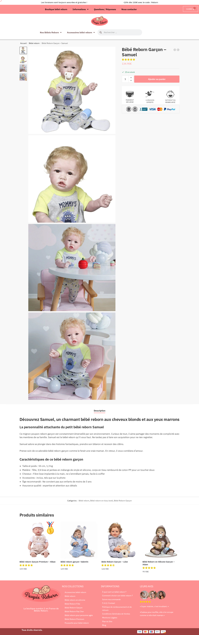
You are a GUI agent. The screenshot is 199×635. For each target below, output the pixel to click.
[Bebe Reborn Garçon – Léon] (119, 540)
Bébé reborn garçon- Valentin (74, 561)
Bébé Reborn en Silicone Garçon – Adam (159, 563)
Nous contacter (129, 9)
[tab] (99, 408)
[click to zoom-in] (71, 90)
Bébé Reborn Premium (74, 619)
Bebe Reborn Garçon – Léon (114, 561)
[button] (129, 59)
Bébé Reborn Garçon (123, 500)
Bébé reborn (34, 43)
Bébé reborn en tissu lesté (101, 500)
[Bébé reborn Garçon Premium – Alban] (38, 540)
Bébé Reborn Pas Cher (74, 611)
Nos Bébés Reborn (49, 32)
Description (99, 410)
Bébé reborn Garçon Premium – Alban (38, 561)
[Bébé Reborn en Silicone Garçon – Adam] (161, 540)
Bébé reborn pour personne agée (79, 615)
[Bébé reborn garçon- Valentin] (79, 540)
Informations (79, 9)
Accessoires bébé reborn (79, 32)
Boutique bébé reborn (56, 9)
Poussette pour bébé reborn (77, 623)
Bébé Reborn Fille (72, 604)
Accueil (23, 43)
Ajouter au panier (156, 79)
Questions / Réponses (105, 9)
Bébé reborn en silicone (75, 600)
